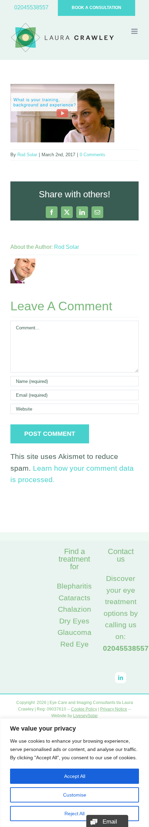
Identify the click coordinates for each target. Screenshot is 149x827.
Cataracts (74, 598)
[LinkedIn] (120, 677)
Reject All (74, 813)
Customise (74, 795)
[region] (74, 772)
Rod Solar (27, 154)
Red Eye (74, 644)
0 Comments (92, 154)
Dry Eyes (74, 621)
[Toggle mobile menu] (135, 31)
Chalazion (74, 609)
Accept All (74, 776)
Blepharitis (74, 586)
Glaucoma (74, 632)
